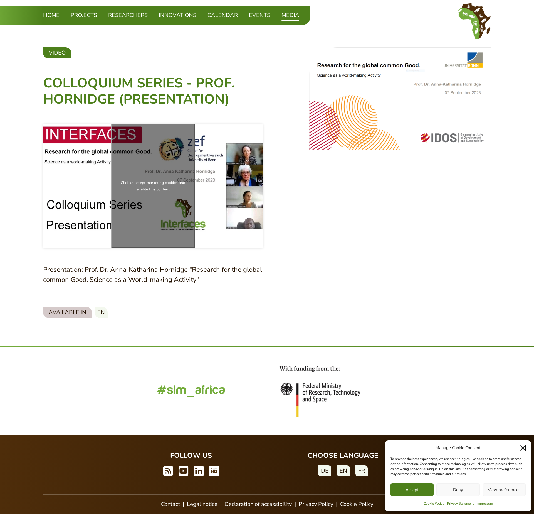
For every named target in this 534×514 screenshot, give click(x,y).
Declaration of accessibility (258, 504)
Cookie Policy (434, 503)
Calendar (222, 15)
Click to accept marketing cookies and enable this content (153, 186)
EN (343, 470)
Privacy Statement (460, 503)
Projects (84, 15)
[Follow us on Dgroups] (214, 471)
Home (51, 15)
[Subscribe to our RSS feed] (168, 471)
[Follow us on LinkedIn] (198, 471)
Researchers (128, 15)
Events (259, 15)
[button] (523, 448)
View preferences (504, 490)
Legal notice (202, 504)
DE (324, 470)
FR (361, 470)
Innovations (177, 15)
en (101, 312)
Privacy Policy (316, 504)
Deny (458, 490)
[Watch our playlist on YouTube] (183, 471)
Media (290, 15)
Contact (170, 504)
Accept (412, 490)
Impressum (484, 503)
